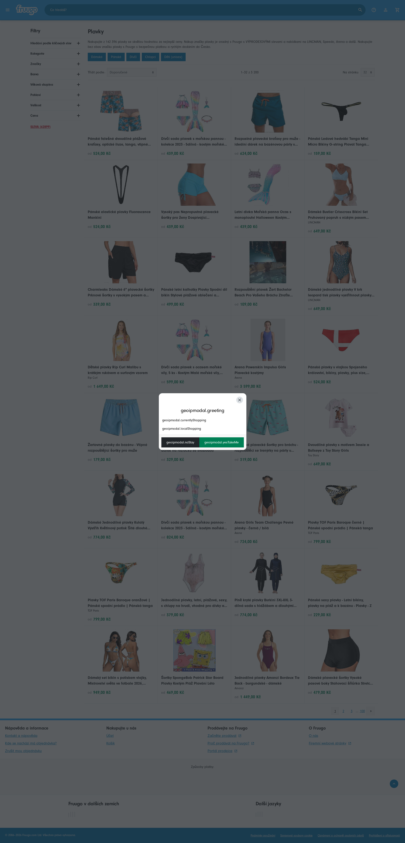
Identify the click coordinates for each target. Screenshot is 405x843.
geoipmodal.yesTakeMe (221, 442)
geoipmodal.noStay (180, 442)
